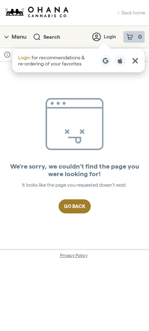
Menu (19, 37)
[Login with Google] (105, 61)
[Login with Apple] (120, 61)
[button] (78, 60)
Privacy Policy (74, 255)
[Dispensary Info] (7, 55)
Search (51, 37)
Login (110, 36)
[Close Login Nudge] (135, 60)
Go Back (74, 206)
